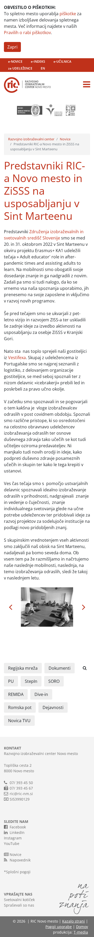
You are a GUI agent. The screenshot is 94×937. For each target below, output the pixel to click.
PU (11, 681)
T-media (81, 932)
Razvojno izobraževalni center (31, 139)
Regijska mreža (23, 668)
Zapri (12, 47)
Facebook (18, 826)
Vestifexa (17, 357)
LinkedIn (17, 832)
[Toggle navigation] (86, 84)
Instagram (13, 837)
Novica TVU (19, 720)
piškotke (68, 14)
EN (43, 68)
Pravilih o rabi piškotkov (27, 32)
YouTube (11, 843)
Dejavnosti (53, 707)
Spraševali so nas (19, 905)
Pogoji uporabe (58, 926)
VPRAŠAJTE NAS (18, 894)
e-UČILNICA (62, 61)
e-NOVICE (15, 61)
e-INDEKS (38, 61)
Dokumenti (59, 668)
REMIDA (16, 694)
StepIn (31, 681)
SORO (54, 681)
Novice (65, 139)
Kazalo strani (73, 921)
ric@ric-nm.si (21, 793)
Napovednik (20, 860)
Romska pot (20, 707)
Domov (82, 926)
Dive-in (41, 694)
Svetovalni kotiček (19, 899)
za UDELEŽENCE (20, 68)
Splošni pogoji (18, 871)
